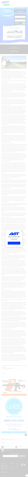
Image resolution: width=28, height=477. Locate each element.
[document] (14, 238)
